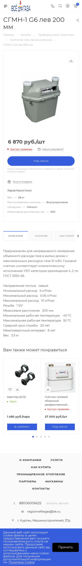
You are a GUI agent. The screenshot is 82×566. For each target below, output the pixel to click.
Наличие (41, 236)
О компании (30, 460)
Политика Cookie (22, 562)
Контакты (41, 488)
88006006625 (30, 503)
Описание (15, 236)
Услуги (57, 460)
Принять (65, 547)
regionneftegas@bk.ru (44, 511)
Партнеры (27, 481)
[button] (33, 436)
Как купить (68, 236)
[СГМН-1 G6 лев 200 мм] (41, 99)
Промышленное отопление (41, 474)
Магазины (54, 481)
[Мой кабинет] (67, 6)
